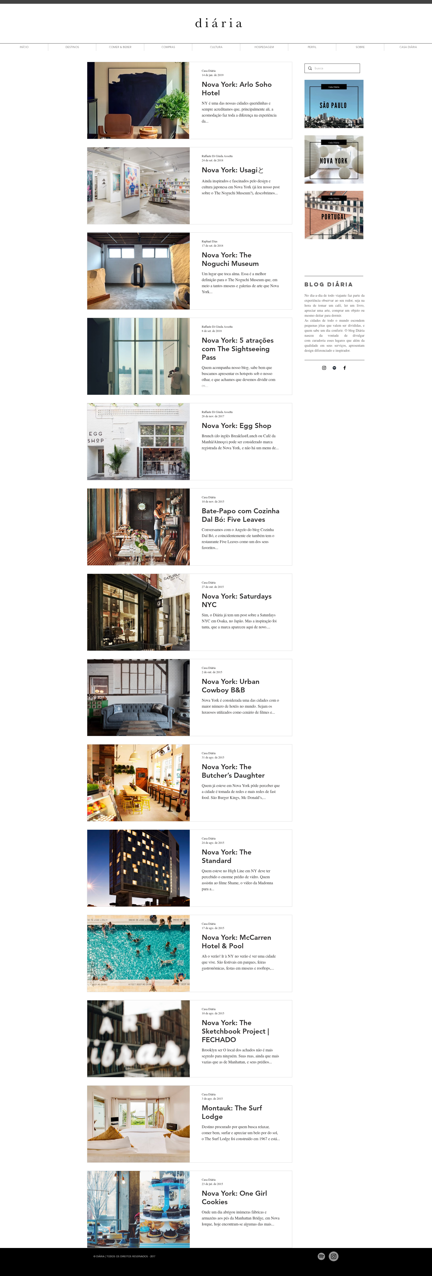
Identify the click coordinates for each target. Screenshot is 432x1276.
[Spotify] (321, 1256)
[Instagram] (324, 367)
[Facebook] (344, 367)
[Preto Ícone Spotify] (334, 367)
